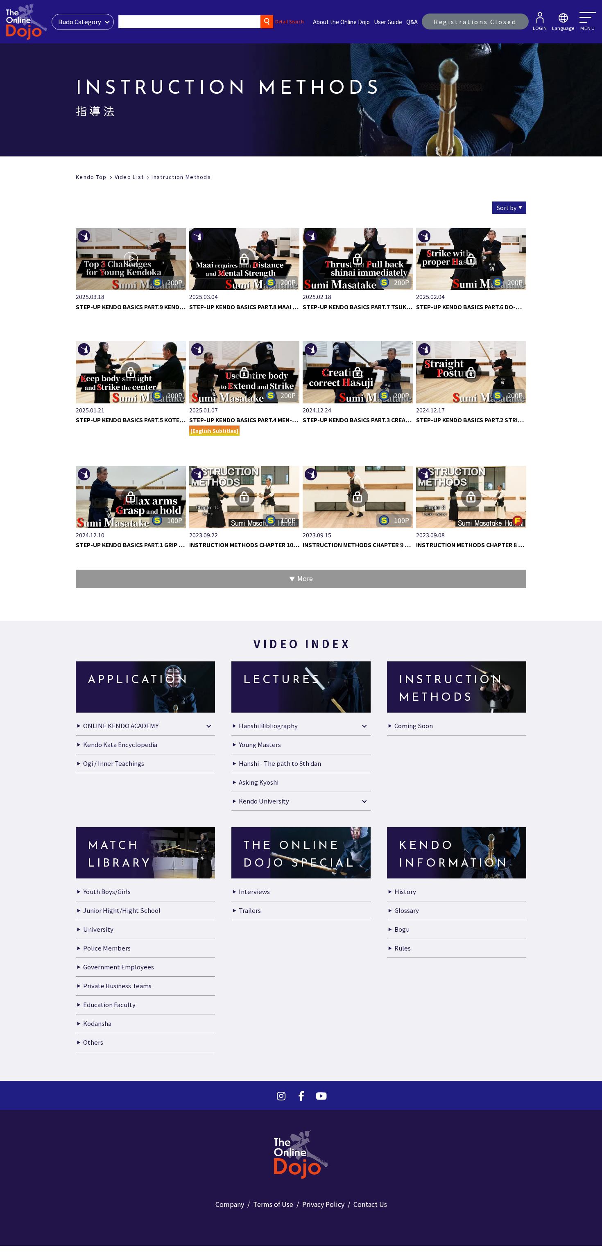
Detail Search (289, 21)
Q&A (412, 22)
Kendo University (264, 1140)
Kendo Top (91, 177)
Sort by (506, 208)
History (405, 1231)
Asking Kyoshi (258, 1122)
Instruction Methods (181, 177)
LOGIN (540, 28)
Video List (129, 177)
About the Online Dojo (341, 22)
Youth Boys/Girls (107, 1231)
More (305, 918)
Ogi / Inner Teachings (113, 1103)
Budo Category (79, 21)
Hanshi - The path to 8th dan (280, 1103)
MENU (587, 28)
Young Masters (260, 1084)
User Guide (388, 22)
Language (563, 28)
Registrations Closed (475, 21)
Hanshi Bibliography (268, 1065)
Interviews (254, 1231)
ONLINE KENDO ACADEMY (120, 1065)
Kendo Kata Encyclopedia (120, 1084)
